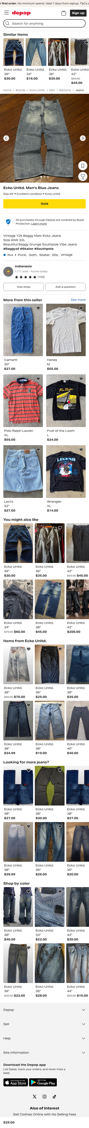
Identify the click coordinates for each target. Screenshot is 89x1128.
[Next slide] (83, 138)
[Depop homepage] (21, 13)
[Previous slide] (6, 138)
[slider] (44, 138)
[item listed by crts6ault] (18, 907)
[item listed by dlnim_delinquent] (50, 543)
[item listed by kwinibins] (18, 543)
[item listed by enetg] (18, 720)
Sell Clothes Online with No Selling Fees (44, 1114)
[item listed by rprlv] (50, 907)
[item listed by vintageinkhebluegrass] (50, 664)
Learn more (39, 223)
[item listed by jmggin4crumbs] (18, 786)
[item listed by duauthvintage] (18, 599)
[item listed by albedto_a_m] (50, 720)
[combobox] (44, 23)
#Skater (27, 249)
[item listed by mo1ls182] (50, 963)
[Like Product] (19, 43)
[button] (50, 277)
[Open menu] (6, 13)
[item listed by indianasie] (23, 330)
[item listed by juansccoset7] (18, 963)
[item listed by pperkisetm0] (50, 786)
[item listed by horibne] (18, 664)
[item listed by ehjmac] (50, 842)
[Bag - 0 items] (63, 13)
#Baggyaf (11, 249)
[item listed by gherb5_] (50, 599)
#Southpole (44, 249)
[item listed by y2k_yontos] (18, 842)
